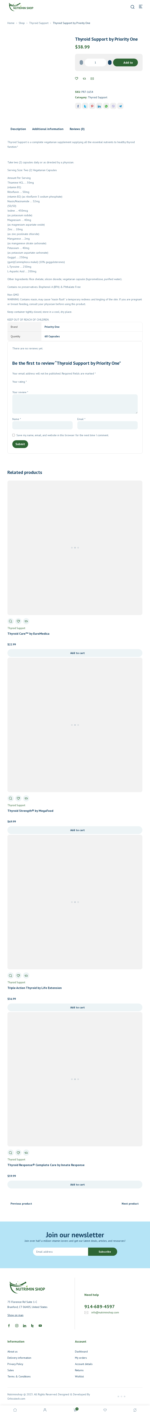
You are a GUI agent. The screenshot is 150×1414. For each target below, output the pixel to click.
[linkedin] (24, 1325)
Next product (130, 1203)
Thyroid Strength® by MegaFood (30, 811)
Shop (22, 23)
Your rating (19, 381)
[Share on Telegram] (120, 106)
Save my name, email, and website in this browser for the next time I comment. (62, 435)
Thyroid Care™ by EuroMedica (28, 633)
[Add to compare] (84, 78)
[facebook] (9, 1325)
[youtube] (40, 1325)
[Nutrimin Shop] (20, 6)
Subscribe (105, 1251)
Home (10, 23)
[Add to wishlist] (76, 78)
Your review (20, 392)
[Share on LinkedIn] (99, 106)
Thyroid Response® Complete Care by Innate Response (46, 1165)
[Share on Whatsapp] (106, 106)
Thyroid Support (38, 23)
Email (81, 419)
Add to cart (128, 63)
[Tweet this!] (85, 106)
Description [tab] (18, 129)
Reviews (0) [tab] (77, 129)
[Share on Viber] (113, 106)
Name (16, 419)
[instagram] (17, 1325)
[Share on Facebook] (78, 106)
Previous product (21, 1203)
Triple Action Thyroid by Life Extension (34, 988)
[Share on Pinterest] (92, 106)
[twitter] (32, 1325)
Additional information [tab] (47, 129)
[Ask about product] (92, 78)
